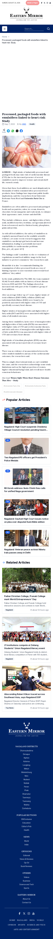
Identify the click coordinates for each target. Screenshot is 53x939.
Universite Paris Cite (33, 198)
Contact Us (26, 902)
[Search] (48, 28)
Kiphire (26, 758)
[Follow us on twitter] (44, 3)
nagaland (22, 920)
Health (26, 830)
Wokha (26, 805)
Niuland (27, 779)
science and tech (36, 925)
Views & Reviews (26, 859)
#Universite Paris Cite (12, 386)
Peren (26, 787)
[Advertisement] (26, 80)
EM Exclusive (26, 819)
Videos (26, 877)
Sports (26, 888)
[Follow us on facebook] (41, 3)
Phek (26, 790)
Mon (26, 776)
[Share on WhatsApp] (13, 131)
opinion (12, 925)
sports (21, 925)
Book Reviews (26, 866)
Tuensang (27, 801)
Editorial (26, 855)
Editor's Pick (26, 826)
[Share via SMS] (17, 130)
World (26, 841)
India (26, 845)
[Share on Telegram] (8, 130)
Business (26, 881)
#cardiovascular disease (13, 392)
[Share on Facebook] (21, 130)
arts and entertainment (26, 929)
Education (27, 823)
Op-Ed (26, 863)
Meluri (26, 769)
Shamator (26, 794)
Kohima (26, 761)
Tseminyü (26, 798)
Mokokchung (26, 772)
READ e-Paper (32, 3)
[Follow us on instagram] (47, 3)
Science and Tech (26, 884)
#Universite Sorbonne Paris (35, 386)
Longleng (26, 765)
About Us (26, 899)
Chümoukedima (26, 751)
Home (4, 37)
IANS (24, 124)
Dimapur (26, 754)
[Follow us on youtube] (50, 3)
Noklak (26, 783)
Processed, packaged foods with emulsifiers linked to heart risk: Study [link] (25, 41)
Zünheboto (26, 808)
